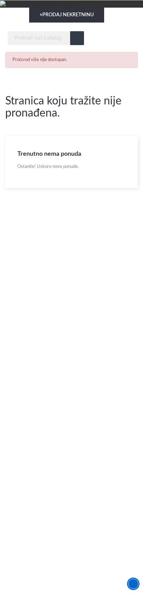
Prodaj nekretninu (67, 14)
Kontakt (13, 510)
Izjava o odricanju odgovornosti (39, 535)
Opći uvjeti (17, 572)
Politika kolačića (22, 560)
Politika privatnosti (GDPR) (34, 547)
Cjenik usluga (19, 522)
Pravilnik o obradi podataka (34, 585)
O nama (14, 497)
